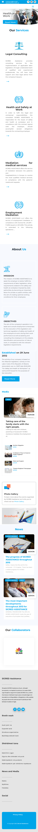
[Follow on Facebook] (28, 2)
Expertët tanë (7, 728)
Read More (10, 22)
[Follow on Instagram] (31, 2)
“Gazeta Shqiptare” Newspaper (22, 468)
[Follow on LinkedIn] (35, 2)
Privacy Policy (18, 814)
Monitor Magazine (18, 445)
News (22, 536)
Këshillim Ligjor (8, 753)
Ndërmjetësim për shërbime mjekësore (16, 763)
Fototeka (5, 788)
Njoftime (5, 784)
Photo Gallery (19, 501)
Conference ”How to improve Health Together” (21, 453)
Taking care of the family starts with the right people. (17, 424)
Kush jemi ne (7, 725)
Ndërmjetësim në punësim (12, 760)
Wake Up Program (18, 461)
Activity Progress (11, 536)
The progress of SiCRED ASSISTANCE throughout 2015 (19, 560)
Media (8, 399)
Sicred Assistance (23, 823)
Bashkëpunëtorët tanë (10, 736)
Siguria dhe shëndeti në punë (13, 756)
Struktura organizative (10, 732)
